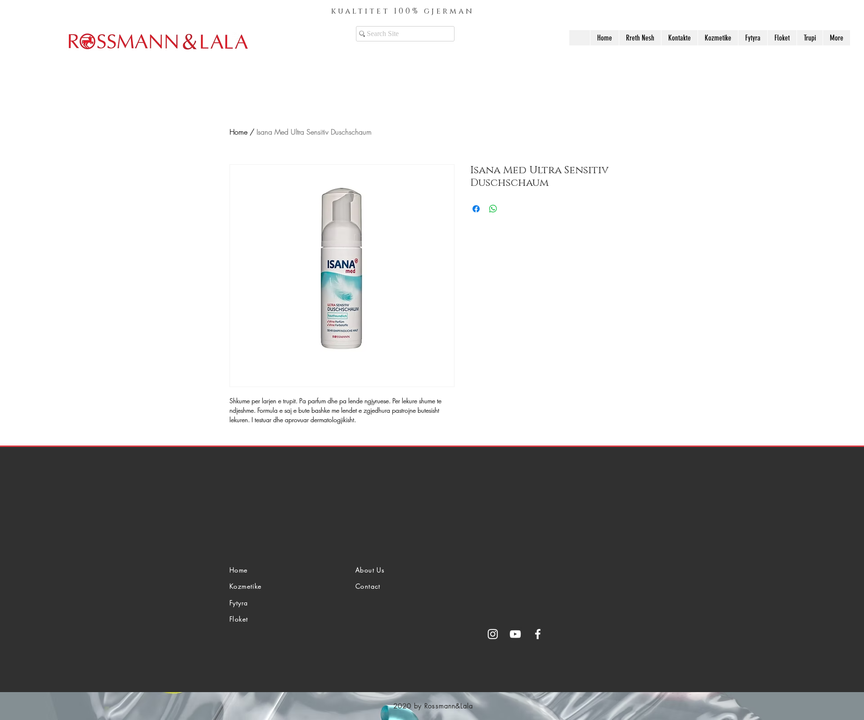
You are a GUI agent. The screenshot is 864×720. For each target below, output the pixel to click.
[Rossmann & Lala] (515, 634)
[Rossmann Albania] (493, 634)
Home (239, 132)
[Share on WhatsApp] (493, 208)
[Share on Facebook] (476, 208)
